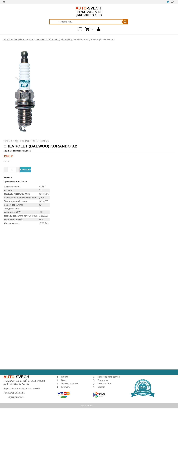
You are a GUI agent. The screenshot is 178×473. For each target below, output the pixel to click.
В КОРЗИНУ (25, 170)
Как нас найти (104, 383)
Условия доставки (69, 383)
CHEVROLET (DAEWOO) (48, 39)
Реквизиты (102, 380)
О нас (64, 380)
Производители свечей (108, 377)
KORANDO (67, 39)
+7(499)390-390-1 (16, 397)
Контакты (65, 387)
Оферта (101, 387)
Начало (64, 377)
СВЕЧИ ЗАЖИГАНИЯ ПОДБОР (18, 39)
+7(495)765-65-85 (16, 393)
